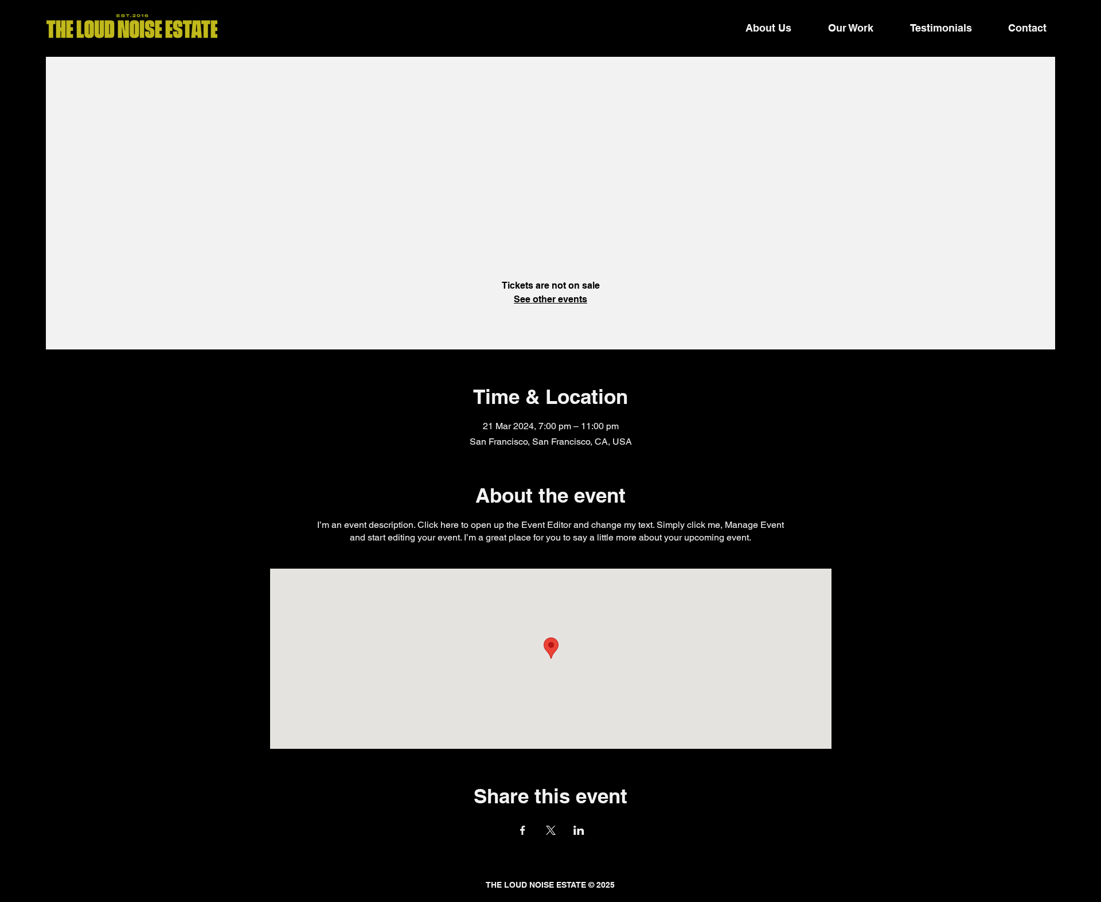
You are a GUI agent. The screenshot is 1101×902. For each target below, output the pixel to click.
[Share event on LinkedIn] (578, 830)
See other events (550, 299)
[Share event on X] (550, 830)
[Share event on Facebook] (522, 830)
